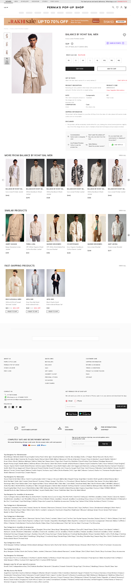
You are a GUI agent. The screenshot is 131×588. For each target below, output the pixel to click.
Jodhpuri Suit (38, 521)
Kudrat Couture (80, 486)
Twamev (42, 481)
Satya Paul (39, 457)
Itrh (71, 470)
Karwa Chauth (105, 566)
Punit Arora (22, 488)
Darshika (91, 481)
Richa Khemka (64, 470)
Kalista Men (57, 486)
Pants (48, 518)
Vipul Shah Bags (25, 501)
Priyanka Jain (59, 468)
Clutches (123, 534)
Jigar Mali (77, 470)
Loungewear (100, 521)
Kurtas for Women (40, 507)
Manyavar (63, 459)
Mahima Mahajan (25, 461)
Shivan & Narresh (74, 459)
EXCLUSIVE (48, 365)
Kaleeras (73, 529)
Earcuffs (80, 529)
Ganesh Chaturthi (66, 566)
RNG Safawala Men (47, 488)
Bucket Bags (62, 536)
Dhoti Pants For (93, 545)
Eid (29, 566)
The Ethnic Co (61, 481)
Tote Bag (80, 536)
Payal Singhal (119, 463)
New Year (114, 566)
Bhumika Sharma (104, 466)
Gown (65, 507)
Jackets (43, 510)
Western (12, 523)
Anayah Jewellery (69, 499)
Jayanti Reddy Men (46, 490)
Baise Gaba (44, 459)
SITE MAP (89, 377)
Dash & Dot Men (14, 479)
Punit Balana (93, 461)
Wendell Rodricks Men (11, 490)
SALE (46, 368)
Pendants (20, 531)
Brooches (96, 523)
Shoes (91, 534)
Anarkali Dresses (74, 545)
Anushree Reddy (58, 457)
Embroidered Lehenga (35, 545)
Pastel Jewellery (74, 531)
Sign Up (105, 444)
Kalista (113, 459)
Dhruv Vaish (26, 479)
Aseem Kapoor (31, 472)
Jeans (20, 521)
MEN (16, 1)
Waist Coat (62, 518)
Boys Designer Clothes (11, 551)
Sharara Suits (49, 545)
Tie (91, 523)
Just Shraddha (26, 499)
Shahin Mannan (9, 472)
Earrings (15, 529)
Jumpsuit (82, 521)
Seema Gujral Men (86, 488)
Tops (80, 507)
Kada (86, 534)
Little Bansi (24, 558)
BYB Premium (52, 560)
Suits (43, 518)
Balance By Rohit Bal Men (29, 490)
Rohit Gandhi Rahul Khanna (25, 466)
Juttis (108, 534)
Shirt (83, 551)
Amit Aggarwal (76, 466)
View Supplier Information (115, 90)
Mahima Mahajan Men (94, 486)
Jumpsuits (51, 510)
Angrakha (54, 521)
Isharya (18, 497)
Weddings (94, 566)
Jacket (72, 551)
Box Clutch (108, 536)
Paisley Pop (74, 501)
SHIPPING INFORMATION (93, 361)
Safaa (55, 470)
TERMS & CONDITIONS (93, 368)
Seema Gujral (84, 463)
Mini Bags (71, 536)
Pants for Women (10, 510)
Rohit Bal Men (8, 481)
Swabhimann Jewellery (12, 499)
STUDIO (44, 1)
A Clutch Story (100, 499)
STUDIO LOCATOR (9, 368)
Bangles (40, 529)
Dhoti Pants (116, 507)
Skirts (38, 510)
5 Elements (122, 499)
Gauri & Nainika (92, 459)
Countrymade (36, 479)
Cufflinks (121, 521)
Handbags (8, 536)
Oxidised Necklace (77, 534)
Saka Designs (8, 560)
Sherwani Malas (111, 521)
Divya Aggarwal (19, 468)
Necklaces (7, 529)
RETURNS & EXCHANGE (93, 365)
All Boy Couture (19, 560)
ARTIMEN (109, 483)
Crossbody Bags (51, 536)
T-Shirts (109, 518)
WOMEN (8, 1)
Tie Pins (69, 518)
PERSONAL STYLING (51, 377)
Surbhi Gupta (37, 470)
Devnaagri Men (9, 483)
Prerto (104, 501)
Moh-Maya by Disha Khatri (31, 497)
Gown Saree (103, 510)
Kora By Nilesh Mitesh (78, 490)
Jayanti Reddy (104, 459)
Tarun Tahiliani (108, 463)
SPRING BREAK (110, 488)
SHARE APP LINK (121, 406)
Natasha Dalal (18, 457)
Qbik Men (62, 483)
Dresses (58, 507)
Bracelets (27, 529)
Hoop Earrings (51, 534)
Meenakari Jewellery (31, 531)
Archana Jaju (47, 470)
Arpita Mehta (107, 468)
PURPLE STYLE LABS (10, 361)
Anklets (115, 529)
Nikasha (49, 466)
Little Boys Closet (55, 558)
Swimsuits (59, 510)
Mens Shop (46, 523)
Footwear (85, 523)
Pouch (16, 536)
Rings (34, 529)
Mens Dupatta (73, 521)
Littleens (119, 558)
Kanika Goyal (48, 468)
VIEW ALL (122, 155)
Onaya (83, 459)
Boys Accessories (119, 551)
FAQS (87, 374)
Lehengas (7, 507)
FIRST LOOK (55, 1)
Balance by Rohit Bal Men (82, 34)
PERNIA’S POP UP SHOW (11, 365)
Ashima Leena (41, 466)
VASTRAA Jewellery (95, 497)
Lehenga (23, 545)
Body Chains (98, 529)
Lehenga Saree (92, 510)
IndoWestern (21, 523)
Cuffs (21, 529)
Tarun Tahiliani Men (51, 483)
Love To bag (57, 497)
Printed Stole (23, 538)
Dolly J (83, 457)
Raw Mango (8, 457)
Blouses (83, 510)
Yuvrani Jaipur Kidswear (79, 558)
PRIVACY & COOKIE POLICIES (95, 371)
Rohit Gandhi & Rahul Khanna (68, 463)
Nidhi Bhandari (111, 499)
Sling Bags (40, 536)
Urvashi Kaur (20, 472)
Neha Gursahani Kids (107, 558)
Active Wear (76, 523)
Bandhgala (63, 521)
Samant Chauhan (117, 466)
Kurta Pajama (28, 521)
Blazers (115, 518)
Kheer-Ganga (50, 481)
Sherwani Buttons (10, 521)
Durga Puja (77, 566)
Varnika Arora (47, 497)
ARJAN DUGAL (20, 486)
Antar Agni (48, 457)
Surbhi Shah (8, 468)
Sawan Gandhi (119, 468)
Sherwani (31, 518)
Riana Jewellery (56, 499)
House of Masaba (96, 468)
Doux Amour (89, 499)
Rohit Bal (54, 463)
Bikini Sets (30, 510)
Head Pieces (88, 529)
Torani (12, 470)
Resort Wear (21, 510)
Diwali (6, 566)
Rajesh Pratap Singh (11, 463)
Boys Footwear (106, 551)
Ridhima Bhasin (35, 463)
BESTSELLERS (49, 361)
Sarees (30, 507)
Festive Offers (20, 512)
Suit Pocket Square (80, 518)
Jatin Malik (71, 483)
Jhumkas (35, 534)
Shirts (24, 518)
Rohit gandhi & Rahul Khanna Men (105, 479)
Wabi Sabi (18, 481)
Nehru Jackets (39, 551)
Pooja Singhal (29, 457)
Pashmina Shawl (118, 536)
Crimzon (111, 501)
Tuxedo (47, 521)
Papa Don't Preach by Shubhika (67, 461)
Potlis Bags (115, 534)
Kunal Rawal (33, 481)
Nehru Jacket (16, 518)
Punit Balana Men (22, 483)
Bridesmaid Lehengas (102, 507)
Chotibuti (32, 558)
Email (70, 401)
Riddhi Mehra (24, 463)
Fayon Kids (8, 558)
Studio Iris (98, 470)
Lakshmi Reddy (42, 558)
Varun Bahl (57, 466)
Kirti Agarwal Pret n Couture (36, 560)
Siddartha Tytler (96, 463)
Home (6, 28)
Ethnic (6, 523)
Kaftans (86, 507)
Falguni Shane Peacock (95, 457)
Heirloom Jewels (9, 531)
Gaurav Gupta (9, 466)
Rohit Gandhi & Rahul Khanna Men (67, 488)
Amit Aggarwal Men (36, 483)
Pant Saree (112, 510)
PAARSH (116, 486)
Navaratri (48, 566)
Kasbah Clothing (67, 486)
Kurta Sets (22, 507)
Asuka (25, 481)
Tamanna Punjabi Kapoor (112, 470)
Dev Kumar (99, 481)
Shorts (103, 518)
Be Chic (6, 501)
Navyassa (65, 558)
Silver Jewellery (114, 531)
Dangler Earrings (24, 534)
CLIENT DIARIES (50, 383)
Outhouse (83, 497)
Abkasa (116, 483)
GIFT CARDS (49, 371)
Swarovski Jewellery (47, 531)
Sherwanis (51, 507)
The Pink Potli (67, 497)
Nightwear (76, 510)
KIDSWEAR (35, 1)
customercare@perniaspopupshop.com (19, 399)
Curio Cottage (9, 497)
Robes (97, 518)
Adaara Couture (87, 470)
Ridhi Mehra (54, 459)
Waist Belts (23, 536)
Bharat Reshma (81, 481)
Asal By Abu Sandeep (72, 457)
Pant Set (68, 523)
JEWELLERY (25, 1)
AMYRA (34, 501)
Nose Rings (55, 529)
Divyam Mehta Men (60, 479)
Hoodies (91, 518)
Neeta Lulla (66, 466)
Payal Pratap (83, 461)
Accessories (91, 521)
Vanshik (90, 479)
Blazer (78, 551)
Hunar (110, 497)
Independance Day (20, 566)
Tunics (92, 507)
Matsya (6, 470)
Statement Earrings (10, 534)
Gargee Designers (45, 486)
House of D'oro (38, 499)
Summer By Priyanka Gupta (29, 459)
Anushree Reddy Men (83, 483)
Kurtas (38, 518)
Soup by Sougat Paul (72, 468)
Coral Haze (14, 501)
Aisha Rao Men (9, 486)
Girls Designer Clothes (11, 545)
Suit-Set (122, 518)
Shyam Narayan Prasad (34, 468)
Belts (103, 534)
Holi (11, 566)
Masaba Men (108, 486)
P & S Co (16, 558)
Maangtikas (65, 529)
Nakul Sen (41, 461)
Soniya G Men (99, 488)
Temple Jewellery (87, 531)
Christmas (86, 566)
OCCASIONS (49, 380)
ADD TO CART (111, 69)
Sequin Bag (99, 536)
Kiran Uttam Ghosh (10, 461)
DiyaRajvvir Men (32, 486)
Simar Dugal (20, 470)
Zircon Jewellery (61, 531)
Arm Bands (108, 529)
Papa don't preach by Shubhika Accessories (53, 501)
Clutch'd (76, 497)
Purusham (71, 481)
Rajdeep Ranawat (105, 461)
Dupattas (67, 510)
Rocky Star (108, 457)
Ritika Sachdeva (95, 501)
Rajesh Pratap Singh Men (77, 479)
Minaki (47, 499)
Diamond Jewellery (101, 531)
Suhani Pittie (84, 501)
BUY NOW (80, 69)
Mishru (34, 461)
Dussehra (56, 566)
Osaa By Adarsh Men (11, 459)
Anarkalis (15, 507)
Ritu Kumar (45, 463)
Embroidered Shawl (11, 538)
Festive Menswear (57, 523)
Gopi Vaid (84, 468)
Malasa (28, 470)
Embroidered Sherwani (61, 551)
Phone (79, 401)
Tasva (6, 479)
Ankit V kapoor (47, 479)
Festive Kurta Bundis (34, 523)
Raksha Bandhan (37, 566)
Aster (105, 497)
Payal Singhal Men (10, 488)
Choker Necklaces (63, 534)
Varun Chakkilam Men (62, 490)
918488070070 (122, 1)
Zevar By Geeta (118, 497)
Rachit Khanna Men (98, 483)
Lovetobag (80, 499)
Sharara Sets (72, 507)
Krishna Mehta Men (110, 481)
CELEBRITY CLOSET (51, 374)
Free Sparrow (94, 558)
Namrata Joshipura (90, 466)
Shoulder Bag (88, 536)
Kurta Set (58, 545)
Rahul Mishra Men (33, 488)
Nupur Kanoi (50, 461)
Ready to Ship (9, 512)
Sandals (97, 534)
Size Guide (81, 55)
